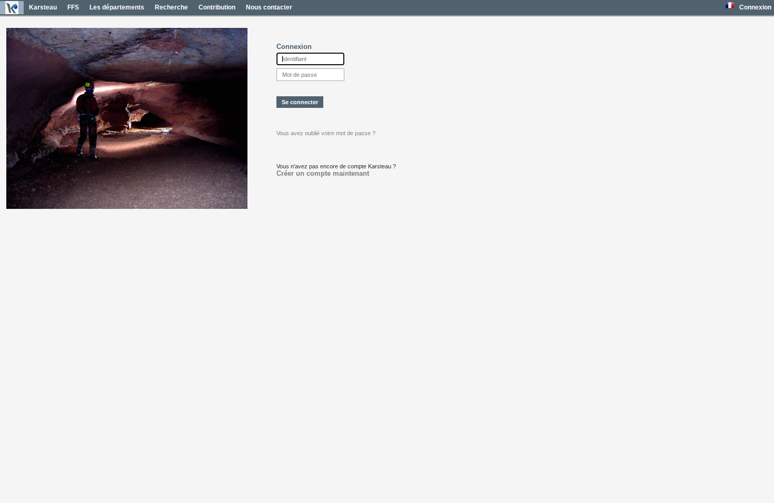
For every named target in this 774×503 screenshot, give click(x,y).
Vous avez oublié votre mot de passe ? (325, 133)
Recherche (171, 7)
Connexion (755, 7)
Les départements (117, 7)
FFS (73, 7)
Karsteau (43, 7)
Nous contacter (269, 7)
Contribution (217, 7)
